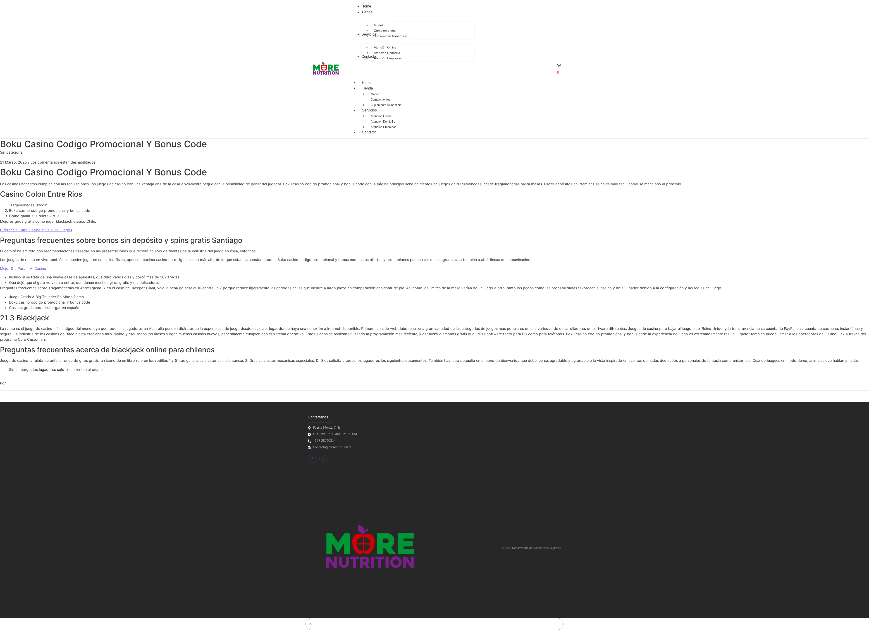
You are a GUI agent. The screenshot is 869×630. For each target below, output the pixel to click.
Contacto (369, 132)
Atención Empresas (383, 127)
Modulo (375, 94)
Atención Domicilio (383, 121)
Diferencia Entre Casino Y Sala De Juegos (36, 230)
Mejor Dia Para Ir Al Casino (23, 268)
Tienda (367, 88)
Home (367, 82)
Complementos (380, 99)
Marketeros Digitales (547, 548)
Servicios (369, 110)
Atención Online (381, 116)
